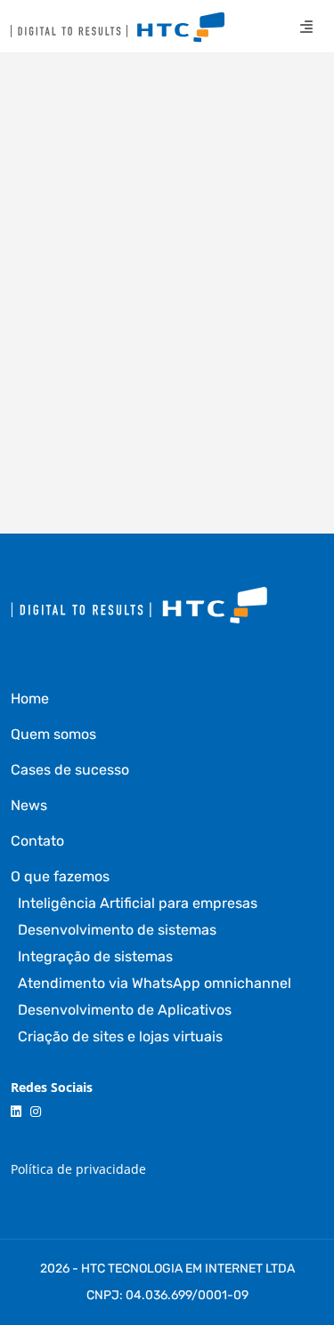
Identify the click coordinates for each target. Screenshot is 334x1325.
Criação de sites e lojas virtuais (120, 1036)
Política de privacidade (78, 1168)
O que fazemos (60, 876)
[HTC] (117, 27)
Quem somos (53, 734)
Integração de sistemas (95, 956)
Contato (37, 840)
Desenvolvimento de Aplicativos (125, 1009)
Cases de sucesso (70, 769)
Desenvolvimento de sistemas (117, 929)
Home (30, 698)
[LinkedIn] (16, 1112)
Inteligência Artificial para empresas (137, 903)
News (29, 805)
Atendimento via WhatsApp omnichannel (154, 983)
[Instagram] (35, 1112)
